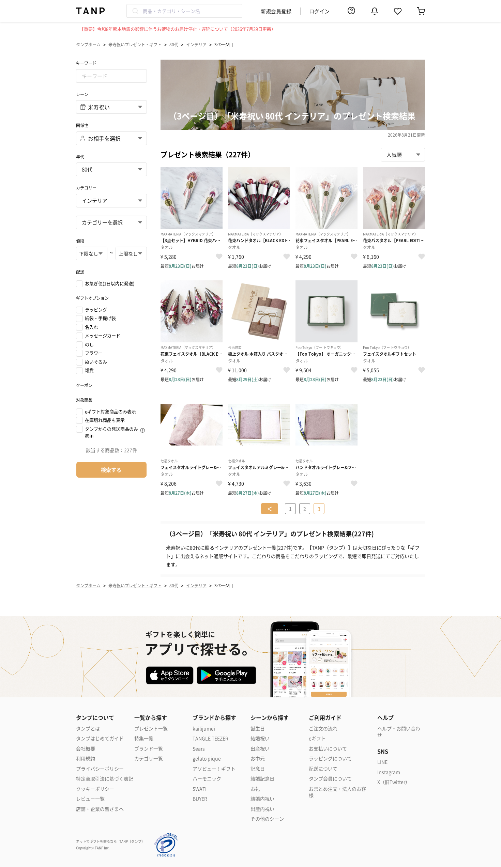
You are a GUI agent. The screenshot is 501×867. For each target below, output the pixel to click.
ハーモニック (207, 778)
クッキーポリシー (95, 789)
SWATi (200, 789)
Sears (199, 748)
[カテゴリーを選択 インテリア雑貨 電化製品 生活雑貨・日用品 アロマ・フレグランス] (111, 222)
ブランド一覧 (148, 748)
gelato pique (207, 758)
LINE (382, 762)
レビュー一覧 (90, 798)
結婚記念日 (262, 778)
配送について (323, 768)
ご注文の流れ (323, 728)
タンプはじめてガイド (100, 738)
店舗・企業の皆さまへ (100, 809)
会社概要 (85, 748)
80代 (173, 44)
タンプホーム (88, 44)
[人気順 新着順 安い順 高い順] (403, 154)
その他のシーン (267, 819)
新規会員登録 (276, 11)
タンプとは (88, 728)
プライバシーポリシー (100, 768)
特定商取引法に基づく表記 (104, 778)
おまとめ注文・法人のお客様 (337, 792)
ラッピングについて (330, 758)
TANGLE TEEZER (210, 738)
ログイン (319, 11)
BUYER (200, 798)
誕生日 (257, 728)
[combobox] (184, 11)
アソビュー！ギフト (214, 768)
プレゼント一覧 (151, 728)
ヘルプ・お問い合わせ (398, 732)
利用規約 (85, 758)
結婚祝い (260, 738)
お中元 (257, 758)
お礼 (255, 789)
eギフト (317, 738)
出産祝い (260, 748)
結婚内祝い (262, 798)
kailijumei (204, 728)
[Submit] (135, 10)
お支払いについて (328, 748)
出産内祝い (262, 809)
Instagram (388, 772)
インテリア (196, 44)
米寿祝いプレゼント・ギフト (135, 44)
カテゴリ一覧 (148, 758)
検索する (111, 469)
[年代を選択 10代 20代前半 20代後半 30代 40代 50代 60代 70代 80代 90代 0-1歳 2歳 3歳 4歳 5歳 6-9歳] (111, 169)
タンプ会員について (330, 778)
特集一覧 (143, 738)
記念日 (257, 768)
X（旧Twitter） (393, 782)
